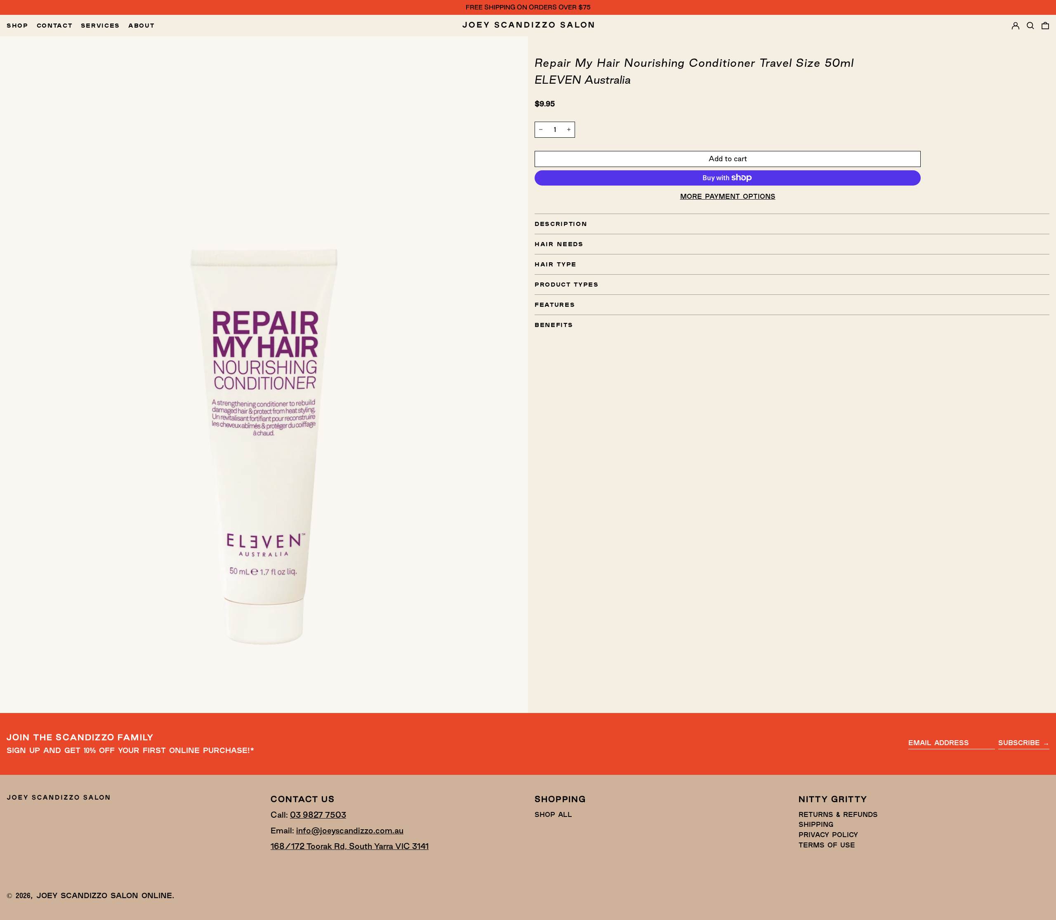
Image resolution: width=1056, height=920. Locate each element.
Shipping (816, 824)
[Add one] (569, 129)
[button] (1030, 25)
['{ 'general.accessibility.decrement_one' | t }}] (541, 129)
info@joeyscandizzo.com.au (349, 830)
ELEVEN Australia (583, 79)
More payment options (728, 196)
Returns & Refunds (838, 814)
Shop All (553, 814)
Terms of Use (827, 845)
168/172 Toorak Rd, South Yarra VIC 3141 (350, 846)
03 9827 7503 (318, 814)
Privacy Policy (828, 834)
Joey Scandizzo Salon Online (104, 895)
